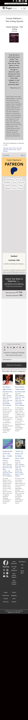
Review (7, 402)
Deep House (9, 149)
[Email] (4, 350)
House (14, 148)
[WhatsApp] (17, 347)
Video (4, 469)
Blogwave (8, 189)
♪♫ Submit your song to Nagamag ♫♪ (16, 3)
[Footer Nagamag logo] (6, 560)
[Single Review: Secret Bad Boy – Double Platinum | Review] (8, 444)
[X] (7, 347)
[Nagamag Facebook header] (14, 1)
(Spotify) (14, 29)
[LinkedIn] (14, 347)
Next (22, 155)
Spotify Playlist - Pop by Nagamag (7, 404)
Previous (6, 155)
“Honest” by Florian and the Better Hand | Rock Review (19, 456)
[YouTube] (4, 576)
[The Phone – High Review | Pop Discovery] (8, 379)
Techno (21, 185)
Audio (10, 148)
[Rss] (7, 576)
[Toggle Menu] (24, 8)
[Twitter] (4, 573)
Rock (14, 189)
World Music (7, 182)
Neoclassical (9, 179)
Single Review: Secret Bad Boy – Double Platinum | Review (8, 456)
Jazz (21, 179)
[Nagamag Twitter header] (17, 1)
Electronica (21, 182)
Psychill (7, 185)
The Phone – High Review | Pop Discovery (8, 389)
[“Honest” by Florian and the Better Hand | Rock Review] (20, 444)
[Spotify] (7, 573)
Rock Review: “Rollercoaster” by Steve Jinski (20, 389)
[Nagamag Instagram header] (23, 1)
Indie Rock (5, 472)
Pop (16, 179)
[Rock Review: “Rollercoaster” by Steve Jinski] (20, 379)
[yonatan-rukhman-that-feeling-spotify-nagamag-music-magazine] (14, 34)
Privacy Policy (17, 612)
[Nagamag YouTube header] (20, 1)
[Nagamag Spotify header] (26, 1)
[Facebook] (4, 347)
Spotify (4, 399)
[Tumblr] (20, 347)
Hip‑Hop (20, 189)
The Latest (19, 148)
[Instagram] (7, 570)
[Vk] (23, 347)
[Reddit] (10, 347)
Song (10, 397)
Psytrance (14, 185)
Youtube (5, 471)
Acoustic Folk (18, 471)
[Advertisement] (14, 13)
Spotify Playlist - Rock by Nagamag (19, 404)
